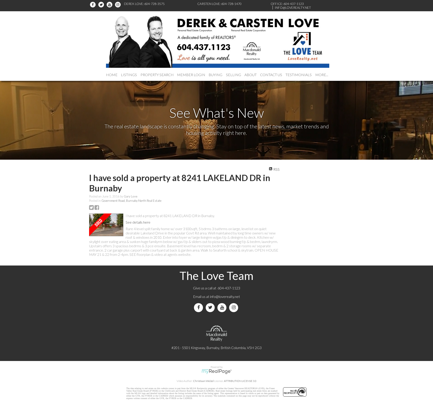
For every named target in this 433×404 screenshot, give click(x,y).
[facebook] (93, 5)
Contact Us (271, 75)
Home (111, 75)
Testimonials (299, 75)
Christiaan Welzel (203, 381)
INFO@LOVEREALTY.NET (293, 7)
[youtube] (110, 5)
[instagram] (118, 5)
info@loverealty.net (225, 296)
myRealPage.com (216, 371)
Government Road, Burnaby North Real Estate (131, 200)
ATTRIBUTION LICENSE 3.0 (240, 381)
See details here (138, 222)
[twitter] (102, 5)
